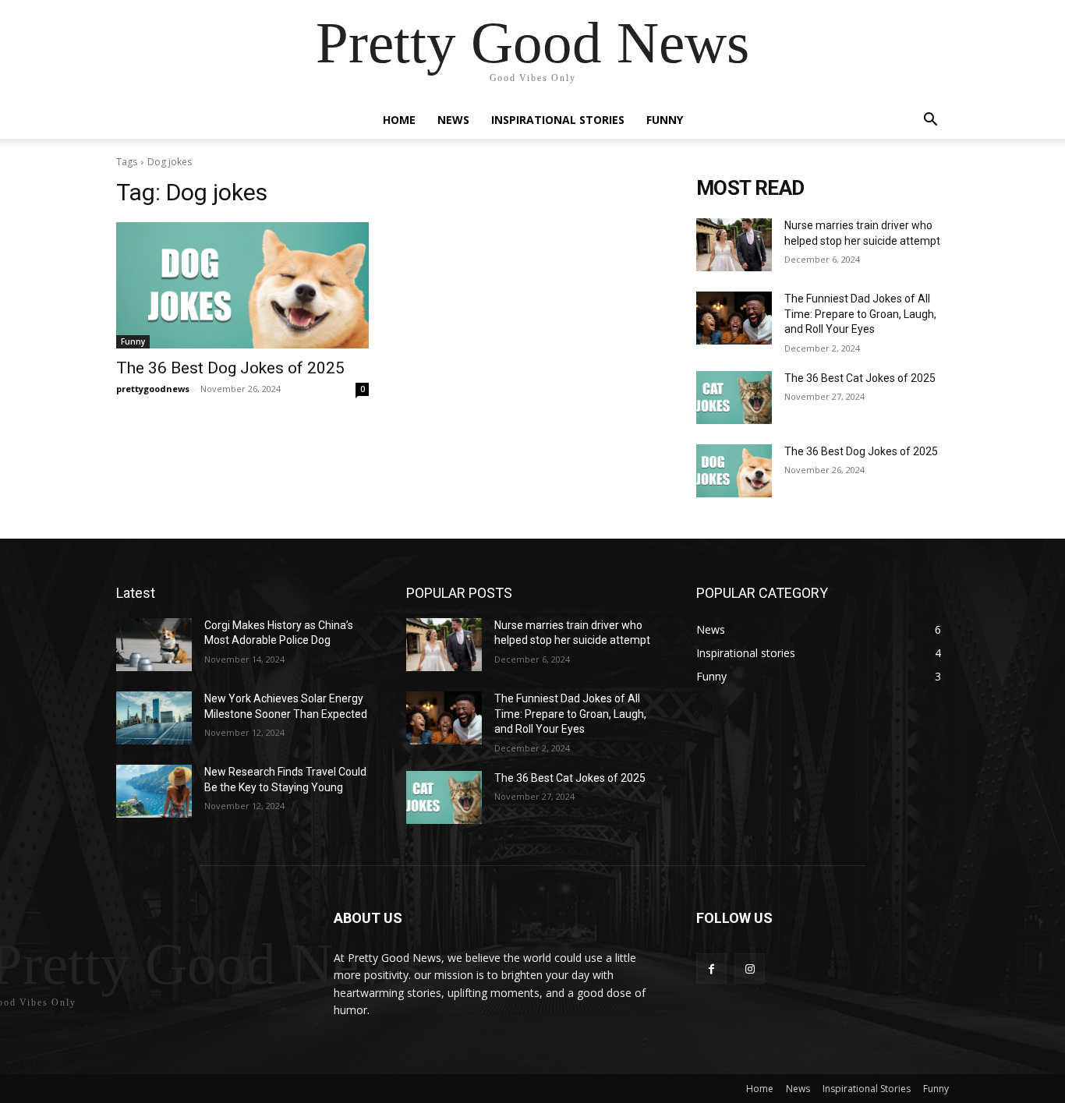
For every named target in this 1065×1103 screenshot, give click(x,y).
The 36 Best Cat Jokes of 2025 (860, 378)
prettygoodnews (152, 388)
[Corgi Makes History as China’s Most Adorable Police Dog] (154, 644)
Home (399, 119)
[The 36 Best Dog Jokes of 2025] (242, 285)
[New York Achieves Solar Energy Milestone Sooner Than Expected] (154, 717)
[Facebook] (711, 968)
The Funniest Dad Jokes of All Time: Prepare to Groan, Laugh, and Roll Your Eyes (860, 313)
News (453, 119)
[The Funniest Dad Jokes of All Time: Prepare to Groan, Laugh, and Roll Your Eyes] (734, 318)
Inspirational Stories (557, 119)
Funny (664, 119)
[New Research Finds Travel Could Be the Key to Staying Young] (154, 791)
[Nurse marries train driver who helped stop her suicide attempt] (734, 244)
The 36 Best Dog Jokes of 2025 (230, 368)
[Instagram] (749, 968)
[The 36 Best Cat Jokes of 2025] (734, 397)
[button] (930, 121)
